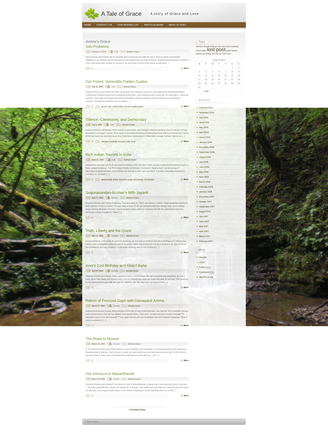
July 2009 (203, 117)
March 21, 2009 (98, 344)
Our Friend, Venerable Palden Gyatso (116, 81)
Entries (204, 267)
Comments (206, 272)
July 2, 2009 (97, 125)
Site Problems (97, 46)
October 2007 (205, 202)
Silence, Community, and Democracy (116, 119)
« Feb (206, 91)
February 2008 (206, 187)
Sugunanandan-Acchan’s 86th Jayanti (117, 192)
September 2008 (207, 152)
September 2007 (207, 206)
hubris (115, 180)
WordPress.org (206, 277)
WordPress (220, 428)
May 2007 (203, 226)
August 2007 (205, 211)
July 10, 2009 (97, 87)
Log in (202, 262)
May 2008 (203, 172)
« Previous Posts (137, 410)
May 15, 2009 (97, 236)
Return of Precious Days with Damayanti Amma (125, 300)
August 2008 (205, 157)
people (130, 180)
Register (203, 257)
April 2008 (204, 177)
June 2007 (204, 221)
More (186, 68)
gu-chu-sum (106, 106)
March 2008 (204, 182)
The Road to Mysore (102, 339)
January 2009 (205, 142)
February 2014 (206, 107)
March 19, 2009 (98, 379)
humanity (113, 141)
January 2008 (205, 192)
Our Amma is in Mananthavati (110, 374)
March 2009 (204, 137)
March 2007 (204, 236)
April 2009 (204, 132)
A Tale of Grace (121, 13)
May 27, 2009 (97, 198)
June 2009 (204, 122)
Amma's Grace (133, 52)
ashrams (105, 141)
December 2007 (206, 197)
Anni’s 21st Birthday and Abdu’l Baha (116, 266)
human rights (117, 106)
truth (128, 141)
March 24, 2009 (98, 306)
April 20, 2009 (97, 271)
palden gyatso (138, 106)
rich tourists (149, 180)
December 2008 (206, 147)
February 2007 (206, 241)
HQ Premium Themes (237, 428)
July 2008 (203, 162)
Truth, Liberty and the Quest (108, 231)
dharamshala (106, 180)
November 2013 (206, 112)
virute (133, 141)
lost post (127, 106)
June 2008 (204, 167)
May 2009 (203, 127)
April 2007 (204, 231)
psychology (138, 180)
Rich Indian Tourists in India (108, 154)
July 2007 (203, 216)
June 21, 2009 (98, 160)
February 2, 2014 (99, 52)
